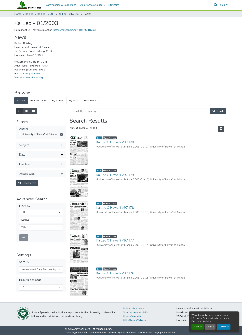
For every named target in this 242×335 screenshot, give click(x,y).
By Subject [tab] (89, 100)
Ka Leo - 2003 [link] (45, 14)
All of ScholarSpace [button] (91, 5)
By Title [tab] (73, 100)
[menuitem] (92, 5)
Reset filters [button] (28, 183)
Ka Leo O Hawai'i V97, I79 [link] (115, 175)
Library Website (132, 316)
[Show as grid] (26, 111)
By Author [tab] (58, 100)
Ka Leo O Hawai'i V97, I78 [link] (115, 207)
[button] (28, 5)
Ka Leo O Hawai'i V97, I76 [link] (115, 273)
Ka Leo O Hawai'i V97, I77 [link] (115, 240)
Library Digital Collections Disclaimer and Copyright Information (142, 332)
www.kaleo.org (34, 77)
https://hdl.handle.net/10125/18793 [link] (75, 30)
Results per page (30, 280)
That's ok (197, 326)
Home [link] (17, 14)
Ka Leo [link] (29, 14)
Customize (223, 326)
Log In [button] (222, 5)
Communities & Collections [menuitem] (61, 5)
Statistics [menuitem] (113, 5)
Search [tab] (21, 100)
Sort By (24, 262)
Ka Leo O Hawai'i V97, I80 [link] (115, 142)
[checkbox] (20, 134)
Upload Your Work (133, 308)
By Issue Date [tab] (38, 100)
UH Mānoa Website (134, 320)
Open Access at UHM (135, 312)
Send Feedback (98, 332)
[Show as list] (19, 111)
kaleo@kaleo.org (32, 73)
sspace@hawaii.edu (77, 332)
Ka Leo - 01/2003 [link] (69, 14)
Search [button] (219, 111)
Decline (210, 326)
